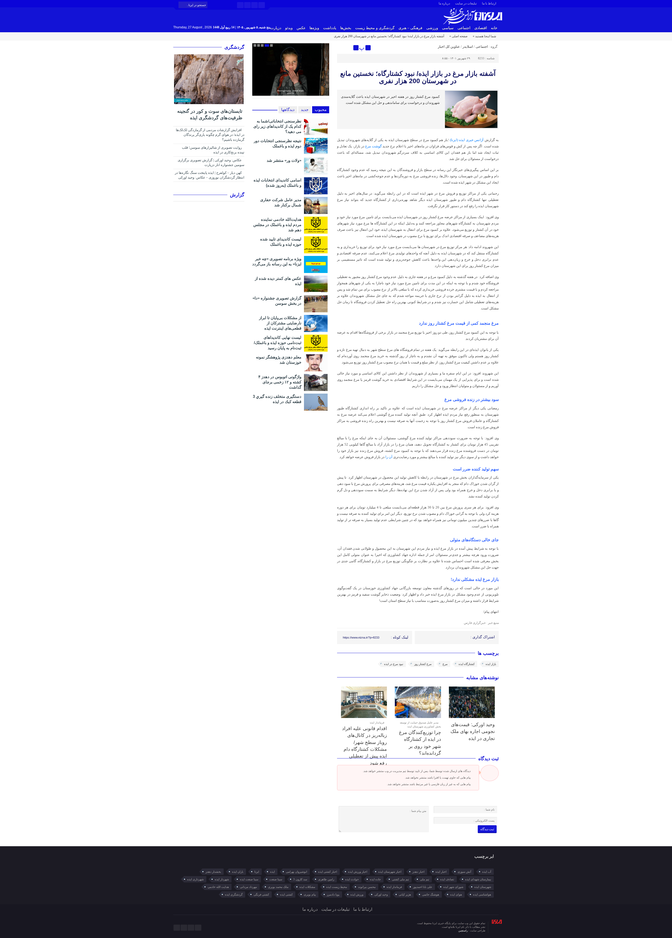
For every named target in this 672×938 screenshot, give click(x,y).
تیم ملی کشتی (400, 879)
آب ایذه (486, 871)
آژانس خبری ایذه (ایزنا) (467, 140)
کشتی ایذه (286, 894)
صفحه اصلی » (458, 36)
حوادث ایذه (352, 879)
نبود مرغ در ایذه (393, 664)
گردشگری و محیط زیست (375, 28)
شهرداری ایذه (195, 879)
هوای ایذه (456, 894)
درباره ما (444, 3)
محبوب (321, 110)
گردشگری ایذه (234, 894)
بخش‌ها (345, 28)
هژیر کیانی (405, 894)
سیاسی (448, 28)
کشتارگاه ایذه (467, 664)
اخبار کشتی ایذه (327, 871)
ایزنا (256, 871)
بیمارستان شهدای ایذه (478, 879)
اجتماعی (464, 28)
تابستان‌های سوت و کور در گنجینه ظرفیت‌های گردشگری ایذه (209, 115)
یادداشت (329, 28)
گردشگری (234, 47)
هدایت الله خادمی (218, 886)
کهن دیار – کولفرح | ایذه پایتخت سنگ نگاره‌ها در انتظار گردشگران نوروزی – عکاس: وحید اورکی (209, 175)
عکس (301, 28)
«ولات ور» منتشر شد (284, 160)
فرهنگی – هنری (410, 28)
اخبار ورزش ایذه (357, 871)
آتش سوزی (464, 871)
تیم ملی (424, 879)
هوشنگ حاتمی (430, 894)
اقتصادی (480, 28)
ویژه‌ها (314, 28)
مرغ (445, 664)
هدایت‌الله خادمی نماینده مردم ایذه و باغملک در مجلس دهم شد (277, 224)
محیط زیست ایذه (336, 886)
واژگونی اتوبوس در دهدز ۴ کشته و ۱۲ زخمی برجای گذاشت (279, 381)
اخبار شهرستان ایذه (389, 871)
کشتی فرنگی (261, 894)
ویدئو (289, 28)
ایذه (272, 871)
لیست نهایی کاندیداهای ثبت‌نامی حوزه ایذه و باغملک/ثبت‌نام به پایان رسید (277, 342)
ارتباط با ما (489, 3)
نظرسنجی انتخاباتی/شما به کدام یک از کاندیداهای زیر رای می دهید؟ (277, 126)
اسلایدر (468, 47)
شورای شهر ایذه (453, 886)
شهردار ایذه (222, 879)
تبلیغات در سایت (466, 3)
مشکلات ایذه (307, 886)
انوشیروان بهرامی (296, 871)
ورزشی (432, 28)
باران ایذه (237, 871)
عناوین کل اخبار (449, 47)
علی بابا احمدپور (422, 886)
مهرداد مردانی (248, 886)
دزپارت (275, 28)
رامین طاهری (326, 879)
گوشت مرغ (373, 146)
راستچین (463, 930)
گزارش (237, 194)
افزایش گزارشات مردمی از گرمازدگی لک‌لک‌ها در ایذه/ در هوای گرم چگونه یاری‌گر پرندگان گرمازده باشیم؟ (210, 135)
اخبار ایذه (441, 871)
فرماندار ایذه (394, 886)
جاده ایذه (375, 879)
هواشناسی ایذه (482, 894)
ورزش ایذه (356, 894)
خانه (494, 28)
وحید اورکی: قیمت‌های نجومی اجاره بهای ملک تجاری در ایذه (472, 731)
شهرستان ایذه (482, 886)
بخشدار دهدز (213, 871)
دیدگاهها (288, 110)
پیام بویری (310, 894)
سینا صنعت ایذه (249, 879)
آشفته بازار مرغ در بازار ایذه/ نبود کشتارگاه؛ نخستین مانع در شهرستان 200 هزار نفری (418, 77)
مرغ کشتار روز (423, 664)
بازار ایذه (491, 664)
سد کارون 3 (300, 879)
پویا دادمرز (333, 894)
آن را (388, 457)
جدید (304, 110)
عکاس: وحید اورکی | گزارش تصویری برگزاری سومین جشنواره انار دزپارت (211, 162)
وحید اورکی (381, 894)
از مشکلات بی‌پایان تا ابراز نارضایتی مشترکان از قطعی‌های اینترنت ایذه (280, 322)
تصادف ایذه (447, 879)
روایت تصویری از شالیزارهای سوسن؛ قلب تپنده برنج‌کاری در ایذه (213, 150)
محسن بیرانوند (367, 886)
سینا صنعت (275, 879)
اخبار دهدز (418, 871)
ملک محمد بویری (278, 886)
